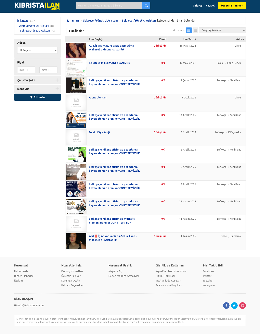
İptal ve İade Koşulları (168, 280)
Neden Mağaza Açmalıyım (123, 275)
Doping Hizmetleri (72, 271)
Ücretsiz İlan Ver (232, 5)
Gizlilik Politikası (165, 275)
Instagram (209, 285)
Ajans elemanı (98, 97)
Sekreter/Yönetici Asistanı (34, 25)
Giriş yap (198, 5)
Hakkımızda (21, 271)
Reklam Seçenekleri (72, 285)
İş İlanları (23, 20)
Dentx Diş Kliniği (99, 132)
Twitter (207, 275)
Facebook (208, 271)
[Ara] (146, 5)
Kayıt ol (210, 5)
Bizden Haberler (23, 275)
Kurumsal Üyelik (70, 280)
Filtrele (39, 97)
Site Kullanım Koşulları (169, 285)
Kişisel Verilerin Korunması (171, 271)
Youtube (207, 280)
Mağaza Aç (115, 271)
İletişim (18, 280)
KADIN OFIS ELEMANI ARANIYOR (109, 62)
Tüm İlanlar (76, 31)
